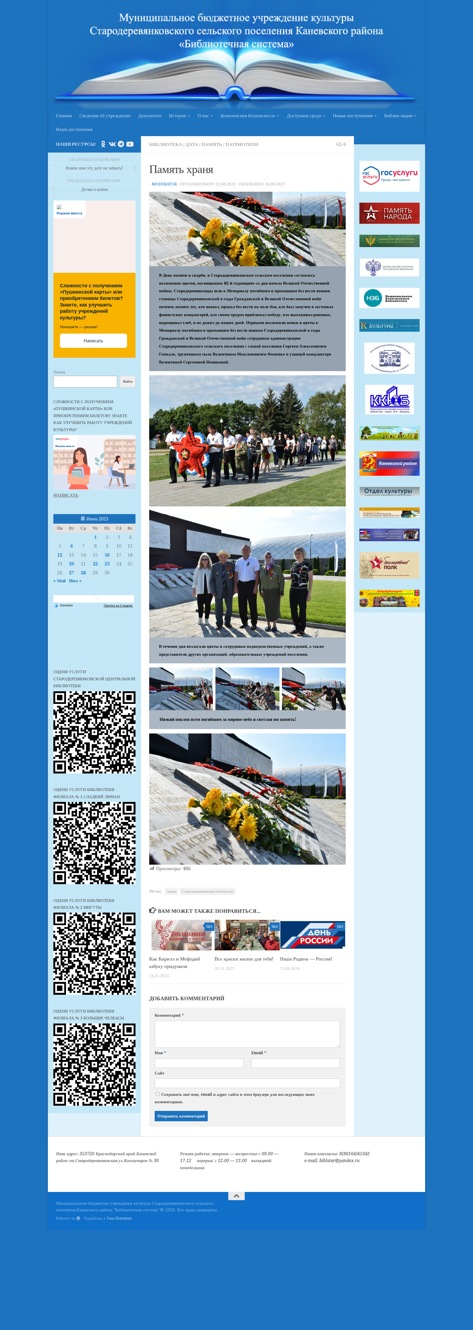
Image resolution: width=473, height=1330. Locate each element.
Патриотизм (242, 144)
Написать (93, 341)
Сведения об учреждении (105, 115)
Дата (192, 144)
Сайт (159, 1073)
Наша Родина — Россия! (306, 959)
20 (71, 563)
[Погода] (63, 605)
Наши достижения (74, 129)
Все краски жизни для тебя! (244, 959)
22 (95, 563)
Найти (127, 381)
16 (107, 555)
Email (258, 1052)
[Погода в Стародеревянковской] (94, 600)
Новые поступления (353, 115)
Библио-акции (398, 115)
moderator (164, 184)
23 (107, 563)
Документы (149, 115)
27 (71, 572)
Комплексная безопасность (248, 115)
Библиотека (165, 144)
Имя (160, 1052)
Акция (171, 891)
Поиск (59, 372)
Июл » (75, 580)
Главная (64, 115)
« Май (59, 580)
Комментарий (169, 1015)
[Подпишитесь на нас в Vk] (112, 144)
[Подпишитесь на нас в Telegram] (120, 144)
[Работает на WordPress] (78, 1218)
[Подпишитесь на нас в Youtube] (129, 144)
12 (59, 555)
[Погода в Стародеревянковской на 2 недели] (118, 605)
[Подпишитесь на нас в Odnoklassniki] (103, 144)
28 (83, 572)
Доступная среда (304, 115)
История (177, 115)
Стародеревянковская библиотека (207, 891)
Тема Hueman (119, 1218)
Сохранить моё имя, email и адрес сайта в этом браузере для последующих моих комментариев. (235, 1098)
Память (211, 144)
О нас (203, 115)
